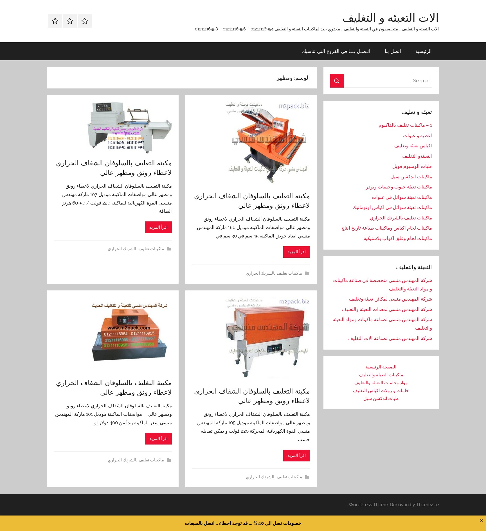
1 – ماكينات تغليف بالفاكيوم (405, 125)
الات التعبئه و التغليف (390, 17)
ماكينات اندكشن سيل (411, 176)
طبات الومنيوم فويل (412, 166)
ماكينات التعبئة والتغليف (381, 374)
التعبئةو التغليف (417, 156)
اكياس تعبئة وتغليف (413, 145)
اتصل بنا (393, 51)
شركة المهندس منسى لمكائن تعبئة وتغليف (390, 299)
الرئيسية (423, 51)
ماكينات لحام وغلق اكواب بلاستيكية (398, 238)
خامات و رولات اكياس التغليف (381, 390)
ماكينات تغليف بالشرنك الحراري (274, 273)
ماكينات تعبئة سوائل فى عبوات (402, 197)
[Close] (481, 520)
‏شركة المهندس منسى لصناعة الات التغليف (390, 338)
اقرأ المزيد (296, 251)
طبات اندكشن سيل (381, 398)
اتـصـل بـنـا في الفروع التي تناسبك (336, 51)
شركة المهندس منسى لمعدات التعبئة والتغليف (387, 309)
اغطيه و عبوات (417, 135)
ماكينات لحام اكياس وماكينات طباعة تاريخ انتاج (386, 228)
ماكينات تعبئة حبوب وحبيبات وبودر (399, 187)
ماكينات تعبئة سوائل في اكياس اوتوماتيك (392, 207)
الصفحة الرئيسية (381, 367)
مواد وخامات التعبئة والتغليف (381, 382)
